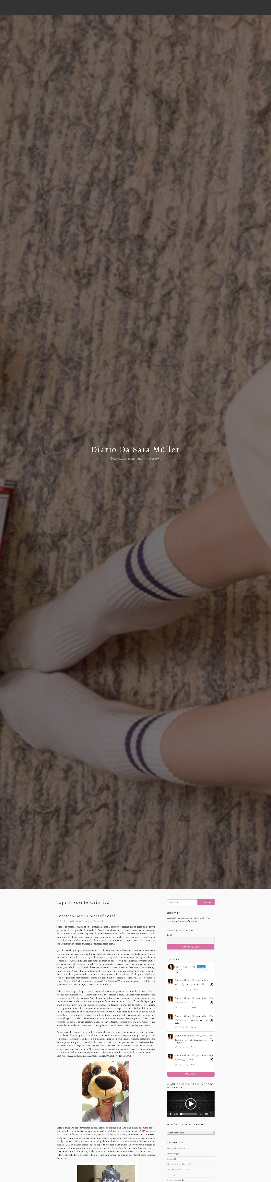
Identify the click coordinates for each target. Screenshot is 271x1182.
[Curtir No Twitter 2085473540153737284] (188, 1047)
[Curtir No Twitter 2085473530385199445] (188, 1065)
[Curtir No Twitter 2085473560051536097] (188, 1008)
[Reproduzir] (170, 1114)
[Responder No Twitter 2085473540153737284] (176, 1047)
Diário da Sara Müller (135, 449)
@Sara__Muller (183, 1002)
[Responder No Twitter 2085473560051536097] (176, 1008)
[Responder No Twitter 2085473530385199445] (176, 1065)
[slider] (188, 1114)
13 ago (211, 980)
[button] (190, 1104)
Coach (169, 1174)
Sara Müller (99, 921)
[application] (191, 1104)
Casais (170, 1159)
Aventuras (171, 1153)
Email (169, 935)
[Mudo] (206, 1114)
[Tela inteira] (210, 1114)
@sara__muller (201, 980)
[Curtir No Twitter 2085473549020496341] (188, 1027)
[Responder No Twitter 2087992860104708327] (176, 990)
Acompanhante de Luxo (177, 1148)
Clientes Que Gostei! (176, 1169)
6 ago (211, 998)
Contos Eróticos (174, 1179)
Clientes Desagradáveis (177, 1164)
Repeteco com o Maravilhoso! (86, 916)
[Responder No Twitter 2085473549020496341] (176, 1027)
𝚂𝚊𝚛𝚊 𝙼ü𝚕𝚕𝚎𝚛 (183, 980)
